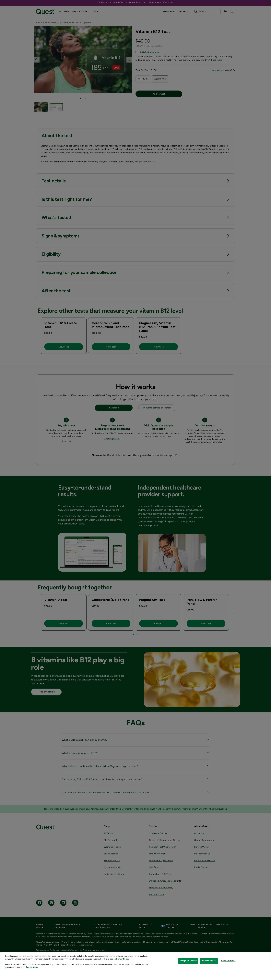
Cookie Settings (228, 961)
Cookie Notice (32, 967)
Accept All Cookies (188, 961)
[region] (135, 961)
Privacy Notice (122, 959)
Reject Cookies (209, 961)
